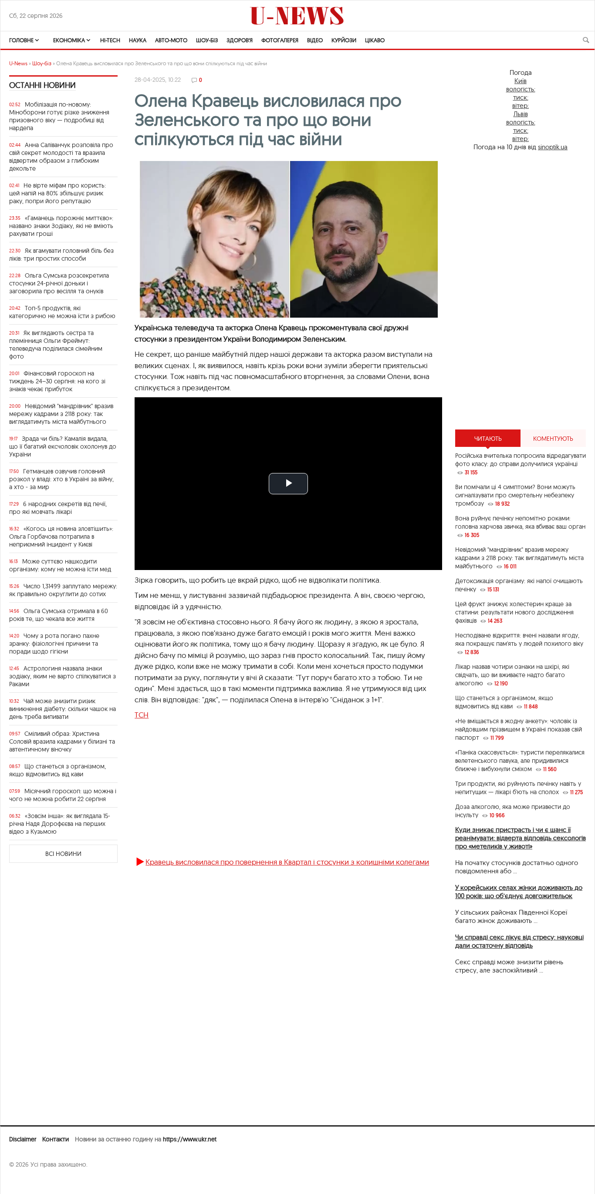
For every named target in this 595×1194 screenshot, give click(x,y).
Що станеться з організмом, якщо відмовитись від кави (57, 770)
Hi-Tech (110, 40)
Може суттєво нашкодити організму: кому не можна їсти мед (60, 565)
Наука (137, 40)
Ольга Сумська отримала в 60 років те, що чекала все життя (58, 615)
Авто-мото (171, 40)
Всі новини (63, 854)
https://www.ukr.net (189, 1139)
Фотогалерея (279, 40)
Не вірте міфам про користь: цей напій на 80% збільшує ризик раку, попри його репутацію (57, 193)
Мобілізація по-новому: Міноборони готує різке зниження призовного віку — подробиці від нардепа (59, 116)
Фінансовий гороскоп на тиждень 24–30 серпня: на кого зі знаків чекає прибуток (57, 381)
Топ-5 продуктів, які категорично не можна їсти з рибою (62, 312)
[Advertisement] (276, 792)
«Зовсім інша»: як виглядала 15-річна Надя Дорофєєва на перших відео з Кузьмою (59, 823)
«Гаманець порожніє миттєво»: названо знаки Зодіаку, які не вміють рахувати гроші (61, 226)
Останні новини (42, 85)
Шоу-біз (207, 40)
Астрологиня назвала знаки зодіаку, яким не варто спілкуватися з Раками (62, 676)
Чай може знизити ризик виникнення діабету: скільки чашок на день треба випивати (62, 709)
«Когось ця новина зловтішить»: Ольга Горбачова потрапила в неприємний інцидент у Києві (61, 536)
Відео (315, 40)
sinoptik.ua (553, 147)
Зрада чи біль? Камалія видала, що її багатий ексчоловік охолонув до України (62, 446)
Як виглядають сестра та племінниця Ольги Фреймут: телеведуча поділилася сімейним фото (55, 344)
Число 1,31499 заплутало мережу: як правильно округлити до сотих (63, 590)
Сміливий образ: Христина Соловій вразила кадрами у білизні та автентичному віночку (62, 741)
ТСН (142, 714)
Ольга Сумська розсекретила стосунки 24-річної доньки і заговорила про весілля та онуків (59, 283)
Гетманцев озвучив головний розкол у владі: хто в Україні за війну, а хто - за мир (61, 479)
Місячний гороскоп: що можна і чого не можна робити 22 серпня (62, 795)
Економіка (69, 40)
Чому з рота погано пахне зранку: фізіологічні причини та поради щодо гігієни (54, 643)
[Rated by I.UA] (28, 1181)
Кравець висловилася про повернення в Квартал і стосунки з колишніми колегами (287, 861)
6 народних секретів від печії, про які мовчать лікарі (58, 508)
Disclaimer (22, 1139)
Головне (21, 40)
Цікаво (375, 40)
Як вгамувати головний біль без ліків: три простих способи (61, 254)
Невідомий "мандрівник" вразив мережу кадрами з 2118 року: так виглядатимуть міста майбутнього (61, 414)
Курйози (343, 40)
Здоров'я (240, 40)
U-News (18, 63)
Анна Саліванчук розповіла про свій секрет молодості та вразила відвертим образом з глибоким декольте (61, 156)
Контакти (55, 1139)
